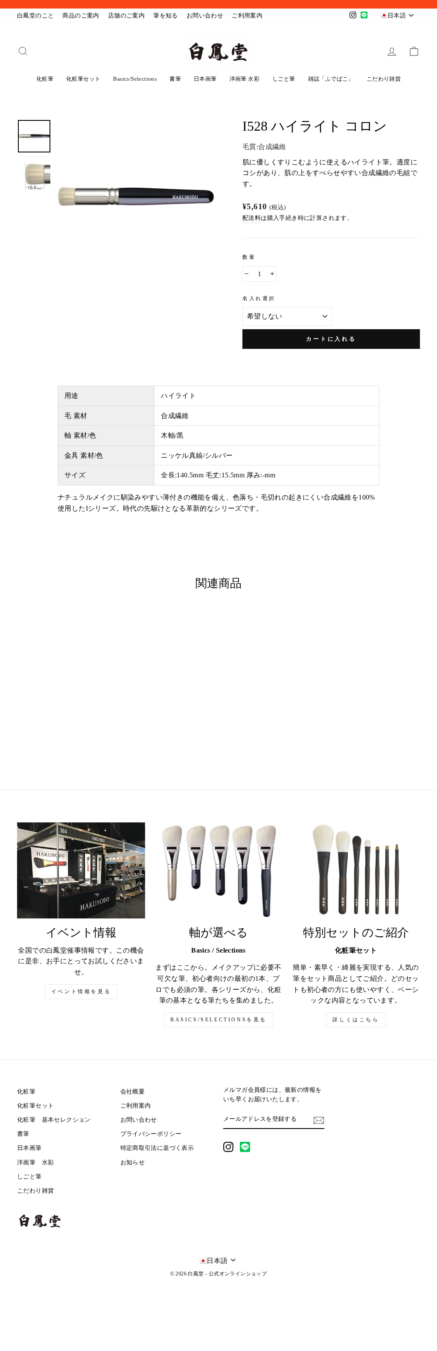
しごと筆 (283, 79)
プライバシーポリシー (151, 1134)
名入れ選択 (259, 298)
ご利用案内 (247, 15)
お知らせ (132, 1162)
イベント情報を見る (81, 991)
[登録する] (318, 1119)
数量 (249, 257)
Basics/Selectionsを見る (218, 1020)
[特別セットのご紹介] (356, 870)
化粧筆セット (83, 79)
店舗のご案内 (126, 15)
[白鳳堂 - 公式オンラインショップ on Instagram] (228, 1147)
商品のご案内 (80, 15)
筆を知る (165, 15)
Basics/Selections (135, 79)
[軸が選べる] (218, 870)
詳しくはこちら (355, 1020)
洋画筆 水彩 (244, 79)
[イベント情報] (81, 870)
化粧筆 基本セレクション (54, 1120)
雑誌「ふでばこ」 (331, 79)
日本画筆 (205, 79)
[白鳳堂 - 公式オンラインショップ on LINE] (245, 1147)
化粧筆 (44, 79)
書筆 (175, 79)
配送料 (251, 218)
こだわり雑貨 (384, 79)
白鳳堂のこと (35, 15)
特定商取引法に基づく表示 (157, 1148)
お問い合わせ (204, 15)
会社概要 (132, 1091)
